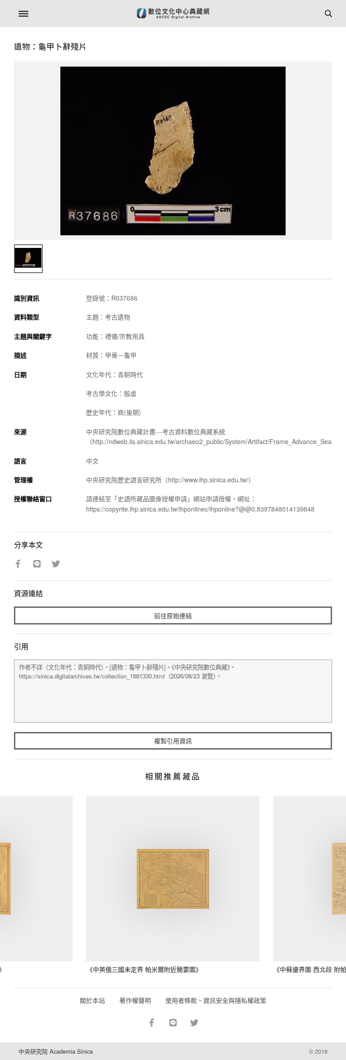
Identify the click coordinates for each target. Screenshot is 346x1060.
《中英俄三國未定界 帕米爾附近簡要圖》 (144, 969)
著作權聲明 (135, 1000)
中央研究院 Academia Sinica (55, 1051)
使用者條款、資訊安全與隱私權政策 (215, 1000)
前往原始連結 (173, 615)
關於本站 (92, 1000)
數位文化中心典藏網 (173, 13)
